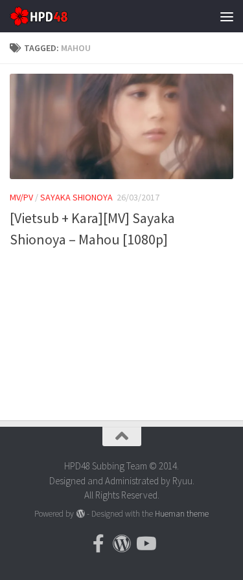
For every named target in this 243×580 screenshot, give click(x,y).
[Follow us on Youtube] (145, 544)
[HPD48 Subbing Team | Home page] (48, 16)
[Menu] (227, 16)
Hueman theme (182, 513)
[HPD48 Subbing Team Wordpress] (122, 544)
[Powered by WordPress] (80, 514)
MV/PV (21, 197)
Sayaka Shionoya (76, 197)
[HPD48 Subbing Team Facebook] (98, 544)
